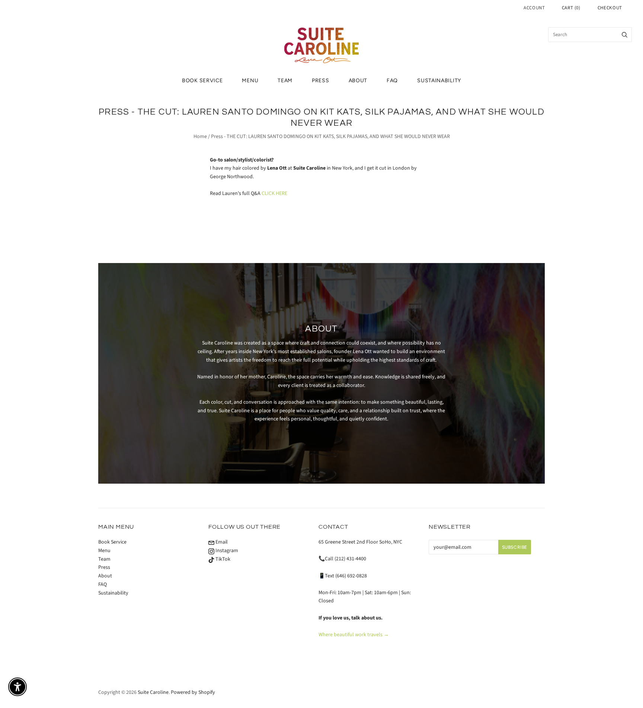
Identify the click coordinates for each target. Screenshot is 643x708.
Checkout (610, 7)
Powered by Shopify (193, 692)
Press (320, 80)
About (358, 80)
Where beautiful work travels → (354, 634)
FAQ (392, 80)
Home (200, 136)
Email (221, 542)
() (571, 7)
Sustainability (439, 80)
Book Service (202, 80)
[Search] (624, 34)
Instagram (226, 550)
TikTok (222, 559)
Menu (250, 80)
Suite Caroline (153, 692)
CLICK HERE (274, 193)
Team (285, 80)
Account (534, 7)
